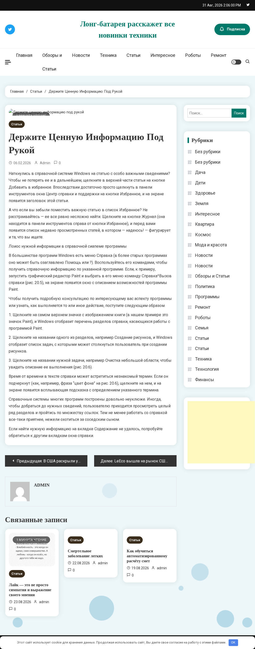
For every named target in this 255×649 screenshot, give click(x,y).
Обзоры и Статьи (52, 62)
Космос (203, 234)
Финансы (204, 379)
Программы (207, 296)
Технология (207, 369)
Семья (201, 327)
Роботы (193, 55)
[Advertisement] (221, 432)
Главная (24, 55)
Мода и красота (211, 244)
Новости (81, 55)
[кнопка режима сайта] (236, 62)
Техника (108, 55)
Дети (200, 182)
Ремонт (218, 55)
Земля (201, 203)
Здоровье (205, 193)
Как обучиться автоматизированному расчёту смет (147, 556)
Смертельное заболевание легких (85, 553)
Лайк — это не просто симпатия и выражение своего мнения (30, 590)
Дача (200, 172)
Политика (205, 286)
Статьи (133, 55)
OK (233, 642)
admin (45, 163)
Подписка (236, 29)
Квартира (204, 224)
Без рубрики (207, 151)
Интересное (162, 55)
